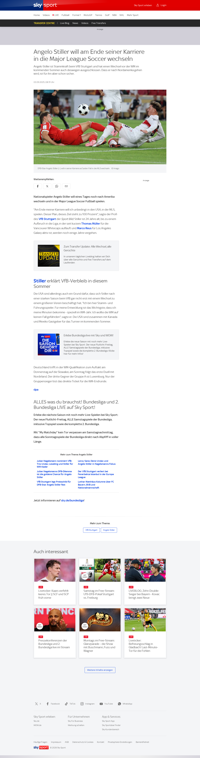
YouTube (108, 704)
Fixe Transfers (99, 23)
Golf (107, 15)
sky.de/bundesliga (72, 500)
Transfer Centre (44, 23)
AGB (67, 742)
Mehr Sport (133, 15)
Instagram (90, 704)
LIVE (56, 15)
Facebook (55, 704)
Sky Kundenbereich (110, 729)
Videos (46, 15)
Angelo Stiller (109, 530)
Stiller (40, 281)
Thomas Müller (90, 223)
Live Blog (64, 23)
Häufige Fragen (40, 742)
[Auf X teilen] (47, 186)
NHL (122, 15)
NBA (114, 15)
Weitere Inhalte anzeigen (100, 670)
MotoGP (88, 15)
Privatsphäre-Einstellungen (120, 742)
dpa (36, 389)
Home (37, 15)
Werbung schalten (76, 725)
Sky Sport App (108, 721)
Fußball (65, 15)
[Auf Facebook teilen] (38, 186)
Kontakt (100, 742)
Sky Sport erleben (143, 5)
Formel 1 (76, 15)
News (75, 23)
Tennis (98, 15)
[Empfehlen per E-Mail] (66, 186)
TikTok (72, 704)
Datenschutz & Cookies (82, 742)
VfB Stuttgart (47, 219)
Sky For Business (75, 721)
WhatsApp (127, 704)
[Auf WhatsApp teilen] (57, 186)
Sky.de (36, 721)
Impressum (56, 742)
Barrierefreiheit (142, 742)
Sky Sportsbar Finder (111, 725)
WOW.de (37, 725)
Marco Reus (84, 228)
